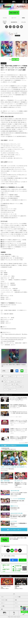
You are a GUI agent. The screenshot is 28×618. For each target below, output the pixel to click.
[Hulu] (14, 13)
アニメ (16, 603)
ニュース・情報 (17, 596)
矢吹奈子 (6, 384)
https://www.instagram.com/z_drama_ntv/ (16, 337)
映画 (16, 599)
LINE (12, 550)
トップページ (4, 614)
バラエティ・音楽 (4, 599)
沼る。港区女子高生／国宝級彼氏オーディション (14, 6)
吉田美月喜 (18, 381)
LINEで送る (22, 370)
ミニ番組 (2, 606)
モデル (14, 376)
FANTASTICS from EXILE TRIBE (11, 386)
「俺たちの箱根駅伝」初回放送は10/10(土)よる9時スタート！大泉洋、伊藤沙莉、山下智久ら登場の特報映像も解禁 (18, 406)
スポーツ (2, 603)
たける (6, 389)
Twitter (8, 550)
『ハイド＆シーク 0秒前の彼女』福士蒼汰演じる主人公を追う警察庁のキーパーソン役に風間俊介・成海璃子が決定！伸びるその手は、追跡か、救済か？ (18, 399)
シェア (17, 370)
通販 (2, 609)
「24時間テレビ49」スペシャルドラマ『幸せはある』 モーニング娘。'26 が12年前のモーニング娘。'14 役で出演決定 (18, 422)
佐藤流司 (21, 386)
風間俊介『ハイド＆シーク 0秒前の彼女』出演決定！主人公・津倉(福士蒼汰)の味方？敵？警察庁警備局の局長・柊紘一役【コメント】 (18, 439)
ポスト (12, 370)
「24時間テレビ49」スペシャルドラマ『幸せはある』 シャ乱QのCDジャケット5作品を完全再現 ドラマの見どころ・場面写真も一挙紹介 (18, 430)
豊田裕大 (12, 381)
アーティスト (20, 376)
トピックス (3, 63)
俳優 (10, 376)
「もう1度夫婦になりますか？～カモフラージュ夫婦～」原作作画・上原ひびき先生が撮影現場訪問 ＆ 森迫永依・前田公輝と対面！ (18, 413)
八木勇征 (11, 384)
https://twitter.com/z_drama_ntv (13, 334)
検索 (14, 614)
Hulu (14, 59)
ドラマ (6, 376)
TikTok (20, 550)
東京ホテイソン (12, 389)
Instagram (16, 550)
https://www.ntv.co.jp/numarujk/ (8, 328)
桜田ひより (7, 381)
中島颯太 (17, 384)
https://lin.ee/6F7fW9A (8, 341)
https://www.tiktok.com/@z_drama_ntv (13, 339)
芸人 (5, 379)
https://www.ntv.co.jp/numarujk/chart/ (13, 113)
